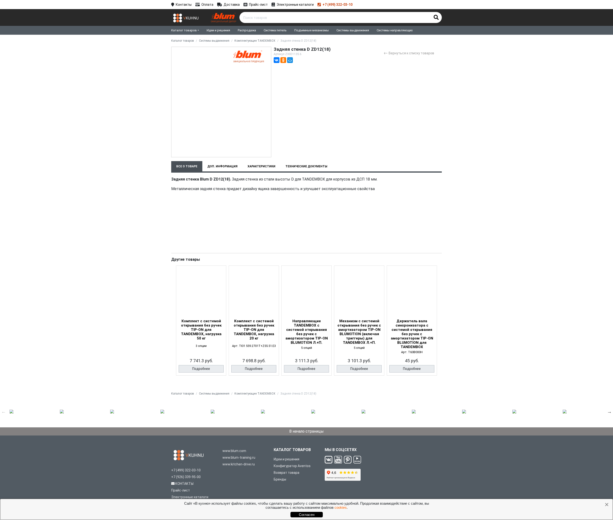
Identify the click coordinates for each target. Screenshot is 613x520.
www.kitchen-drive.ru (238, 464)
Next (609, 411)
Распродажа (247, 30)
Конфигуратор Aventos (292, 466)
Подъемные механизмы (311, 30)
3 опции (201, 346)
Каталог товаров (184, 30)
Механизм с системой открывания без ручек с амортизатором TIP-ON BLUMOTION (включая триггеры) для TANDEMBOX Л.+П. (359, 332)
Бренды (280, 479)
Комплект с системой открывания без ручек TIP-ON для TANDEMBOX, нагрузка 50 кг (201, 329)
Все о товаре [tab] (186, 166)
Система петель (275, 30)
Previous (3, 411)
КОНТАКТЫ (184, 484)
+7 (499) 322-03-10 (337, 4)
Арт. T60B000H (412, 352)
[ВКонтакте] (276, 60)
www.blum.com (234, 451)
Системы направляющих (395, 30)
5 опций (306, 348)
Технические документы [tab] (306, 166)
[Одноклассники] (283, 60)
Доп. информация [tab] (222, 166)
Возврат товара (286, 473)
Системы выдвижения (352, 30)
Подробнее (201, 369)
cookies (341, 507)
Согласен (306, 515)
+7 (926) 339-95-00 (186, 477)
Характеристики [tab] (261, 166)
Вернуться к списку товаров (409, 52)
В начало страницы (306, 431)
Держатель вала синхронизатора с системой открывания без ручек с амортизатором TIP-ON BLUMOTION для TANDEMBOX (412, 334)
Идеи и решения (218, 30)
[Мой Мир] (290, 60)
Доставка (232, 4)
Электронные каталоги (295, 4)
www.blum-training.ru (238, 457)
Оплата (207, 4)
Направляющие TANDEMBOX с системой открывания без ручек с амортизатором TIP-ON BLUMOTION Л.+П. (306, 332)
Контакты (184, 4)
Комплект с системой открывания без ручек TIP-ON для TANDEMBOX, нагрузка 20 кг (254, 329)
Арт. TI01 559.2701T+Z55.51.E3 (254, 346)
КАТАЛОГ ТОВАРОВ (292, 449)
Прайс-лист (258, 4)
